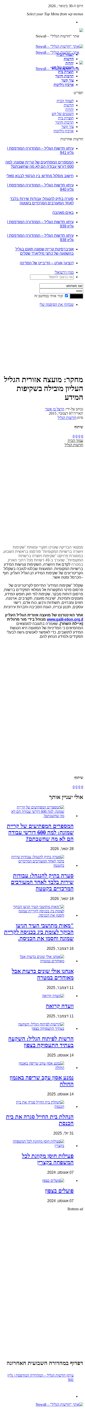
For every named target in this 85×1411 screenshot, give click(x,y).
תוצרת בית (66, 72)
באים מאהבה (63, 213)
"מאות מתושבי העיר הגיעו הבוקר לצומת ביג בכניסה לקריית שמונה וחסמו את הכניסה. (39, 931)
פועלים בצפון (59, 1191)
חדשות (69, 59)
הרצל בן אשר (54, 409)
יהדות (69, 63)
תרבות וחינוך (64, 76)
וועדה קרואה (60, 1006)
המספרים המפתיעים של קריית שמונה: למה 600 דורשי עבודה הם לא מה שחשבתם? (39, 164)
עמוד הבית (75, 441)
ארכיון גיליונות (64, 85)
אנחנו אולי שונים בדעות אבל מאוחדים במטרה (43, 974)
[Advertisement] (68, 325)
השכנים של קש (63, 67)
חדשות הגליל (67, 418)
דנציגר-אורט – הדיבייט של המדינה (47, 263)
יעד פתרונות (10, 1409)
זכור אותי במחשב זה (48, 296)
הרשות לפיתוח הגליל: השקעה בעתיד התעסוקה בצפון (41, 1042)
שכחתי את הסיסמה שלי (56, 304)
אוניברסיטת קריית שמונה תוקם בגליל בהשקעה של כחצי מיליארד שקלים (44, 251)
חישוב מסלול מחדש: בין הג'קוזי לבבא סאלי (40, 176)
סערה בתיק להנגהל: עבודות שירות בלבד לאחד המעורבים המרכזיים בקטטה (42, 201)
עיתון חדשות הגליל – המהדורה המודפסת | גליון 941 (40, 1377)
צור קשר (67, 80)
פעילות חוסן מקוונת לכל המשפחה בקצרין (48, 1159)
